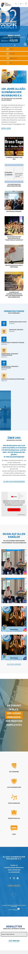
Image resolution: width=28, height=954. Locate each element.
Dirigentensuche (14, 818)
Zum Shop (14, 40)
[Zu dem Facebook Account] (10, 878)
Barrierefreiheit (14, 906)
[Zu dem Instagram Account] (14, 878)
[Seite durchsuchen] (16, 4)
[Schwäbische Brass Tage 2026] (14, 146)
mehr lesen (6, 128)
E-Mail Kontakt (14, 885)
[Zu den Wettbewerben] (14, 768)
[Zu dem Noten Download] (14, 800)
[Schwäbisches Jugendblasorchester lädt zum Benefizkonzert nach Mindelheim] (14, 281)
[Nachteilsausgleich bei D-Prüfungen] (14, 254)
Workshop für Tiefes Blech (16, 329)
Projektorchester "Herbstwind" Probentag (12, 342)
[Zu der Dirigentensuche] (14, 815)
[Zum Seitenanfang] (14, 894)
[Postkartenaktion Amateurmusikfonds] (14, 173)
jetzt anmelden (14, 940)
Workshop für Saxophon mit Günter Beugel (12, 379)
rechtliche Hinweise (17, 905)
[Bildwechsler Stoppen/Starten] (25, 44)
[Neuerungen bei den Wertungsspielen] (14, 225)
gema (14, 834)
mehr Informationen (21, 514)
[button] (26, 4)
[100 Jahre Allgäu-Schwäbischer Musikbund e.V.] (14, 77)
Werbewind (15, 909)
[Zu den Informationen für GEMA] (14, 831)
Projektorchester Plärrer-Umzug (17, 321)
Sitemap (23, 905)
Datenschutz (10, 905)
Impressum (4, 905)
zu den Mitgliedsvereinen (14, 481)
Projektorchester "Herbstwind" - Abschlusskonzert (10, 367)
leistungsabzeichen (14, 787)
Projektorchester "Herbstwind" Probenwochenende (9, 354)
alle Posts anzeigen (14, 664)
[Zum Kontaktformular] (21, 4)
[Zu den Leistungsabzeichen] (14, 784)
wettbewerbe (14, 772)
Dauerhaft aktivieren (14, 509)
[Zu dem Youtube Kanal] (18, 878)
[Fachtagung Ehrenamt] (14, 200)
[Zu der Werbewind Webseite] (19, 909)
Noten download (14, 803)
